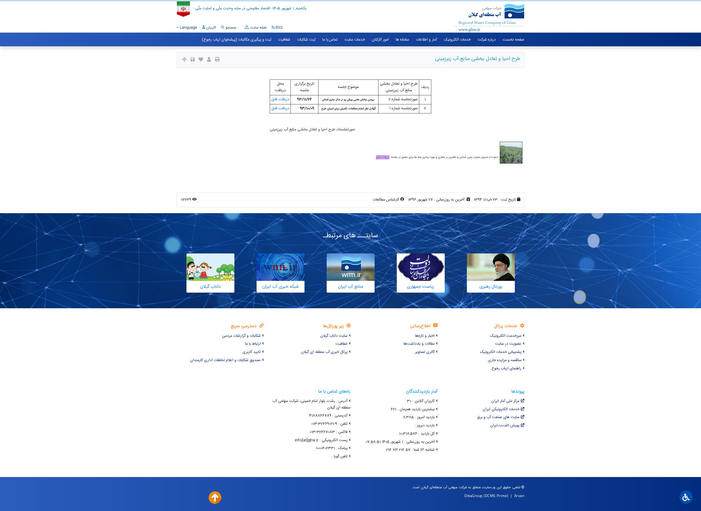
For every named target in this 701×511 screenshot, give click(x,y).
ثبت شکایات (306, 39)
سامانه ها (402, 39)
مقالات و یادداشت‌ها (419, 344)
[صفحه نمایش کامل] (184, 60)
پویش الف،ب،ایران (504, 425)
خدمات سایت (354, 39)
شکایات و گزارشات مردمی (241, 336)
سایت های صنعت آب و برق (498, 417)
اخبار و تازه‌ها (425, 336)
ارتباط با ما (253, 344)
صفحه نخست (513, 39)
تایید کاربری (252, 352)
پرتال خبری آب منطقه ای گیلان (324, 352)
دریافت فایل (280, 99)
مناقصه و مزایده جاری (504, 360)
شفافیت (284, 39)
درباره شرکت (487, 39)
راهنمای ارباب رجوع (506, 368)
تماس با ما (330, 39)
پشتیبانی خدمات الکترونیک (500, 352)
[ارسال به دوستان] (209, 60)
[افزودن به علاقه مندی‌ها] (201, 60)
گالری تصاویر (425, 352)
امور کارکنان (380, 39)
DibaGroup (473, 495)
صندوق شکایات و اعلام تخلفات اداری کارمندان (225, 360)
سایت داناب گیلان (333, 336)
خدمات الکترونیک (457, 39)
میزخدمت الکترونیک (505, 336)
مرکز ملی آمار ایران (505, 401)
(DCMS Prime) (496, 495)
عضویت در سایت (508, 344)
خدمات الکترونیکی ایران (501, 409)
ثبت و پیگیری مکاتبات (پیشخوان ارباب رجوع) (236, 39)
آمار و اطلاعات (426, 39)
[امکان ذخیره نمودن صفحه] (193, 60)
